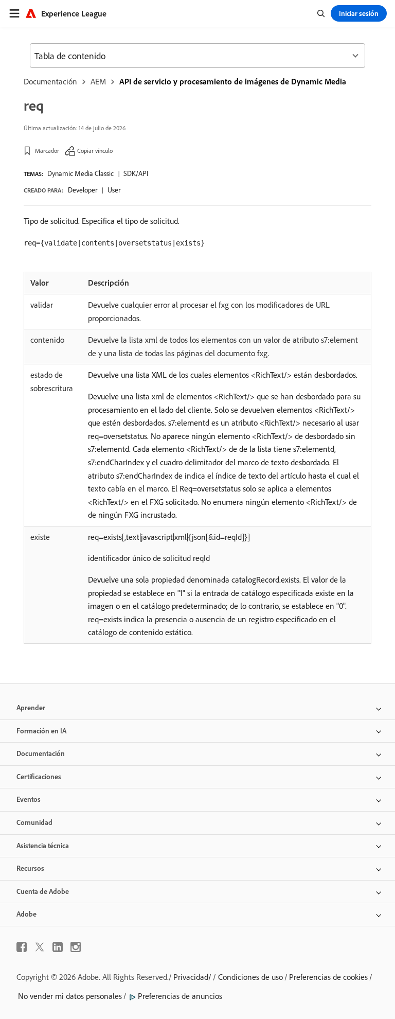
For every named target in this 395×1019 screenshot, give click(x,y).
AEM (98, 81)
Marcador (47, 150)
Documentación (50, 81)
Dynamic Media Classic (80, 173)
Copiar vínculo (95, 150)
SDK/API (135, 173)
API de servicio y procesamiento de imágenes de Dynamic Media (232, 81)
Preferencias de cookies (328, 977)
